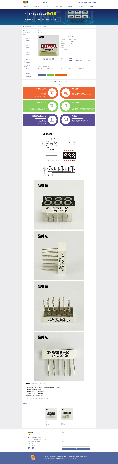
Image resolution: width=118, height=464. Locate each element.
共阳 (73, 58)
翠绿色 (77, 60)
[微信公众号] (33, 448)
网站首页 (26, 6)
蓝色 (73, 60)
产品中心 (48, 6)
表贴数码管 (25, 74)
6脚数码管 (28, 54)
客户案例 (81, 6)
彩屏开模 (25, 61)
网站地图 (74, 458)
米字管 (27, 50)
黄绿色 (63, 62)
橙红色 (81, 60)
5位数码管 (28, 45)
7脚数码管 (28, 57)
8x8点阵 (28, 73)
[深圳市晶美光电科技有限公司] (25, 2)
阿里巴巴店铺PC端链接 (61, 74)
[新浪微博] (29, 448)
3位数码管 (28, 40)
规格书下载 (42, 74)
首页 (30, 26)
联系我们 (92, 6)
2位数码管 (28, 38)
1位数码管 (28, 35)
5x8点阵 (28, 70)
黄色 (89, 60)
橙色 (85, 60)
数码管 (39, 26)
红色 (70, 60)
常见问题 (70, 6)
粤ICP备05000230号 (68, 458)
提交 (76, 449)
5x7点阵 (28, 68)
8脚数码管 (28, 59)
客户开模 (28, 65)
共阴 (70, 58)
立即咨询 (50, 74)
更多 (92, 403)
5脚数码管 (28, 52)
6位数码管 (28, 47)
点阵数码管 (25, 66)
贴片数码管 (28, 76)
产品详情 (44, 26)
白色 (67, 62)
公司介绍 (37, 6)
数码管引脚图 (59, 6)
